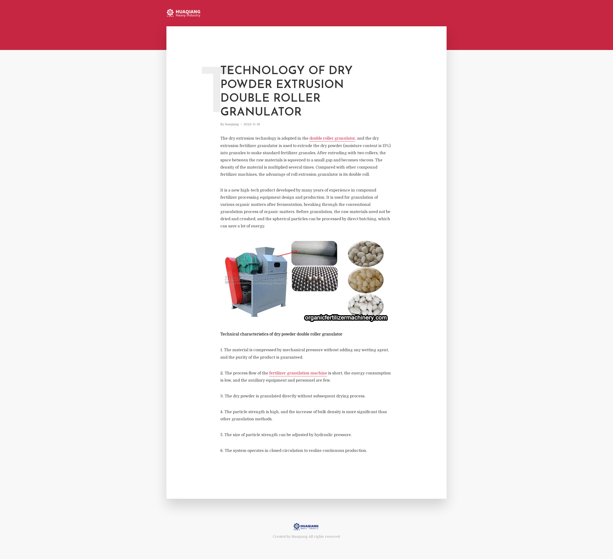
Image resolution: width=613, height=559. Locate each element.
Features (440, 13)
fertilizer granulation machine (298, 373)
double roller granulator (332, 138)
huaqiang (232, 124)
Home (422, 13)
